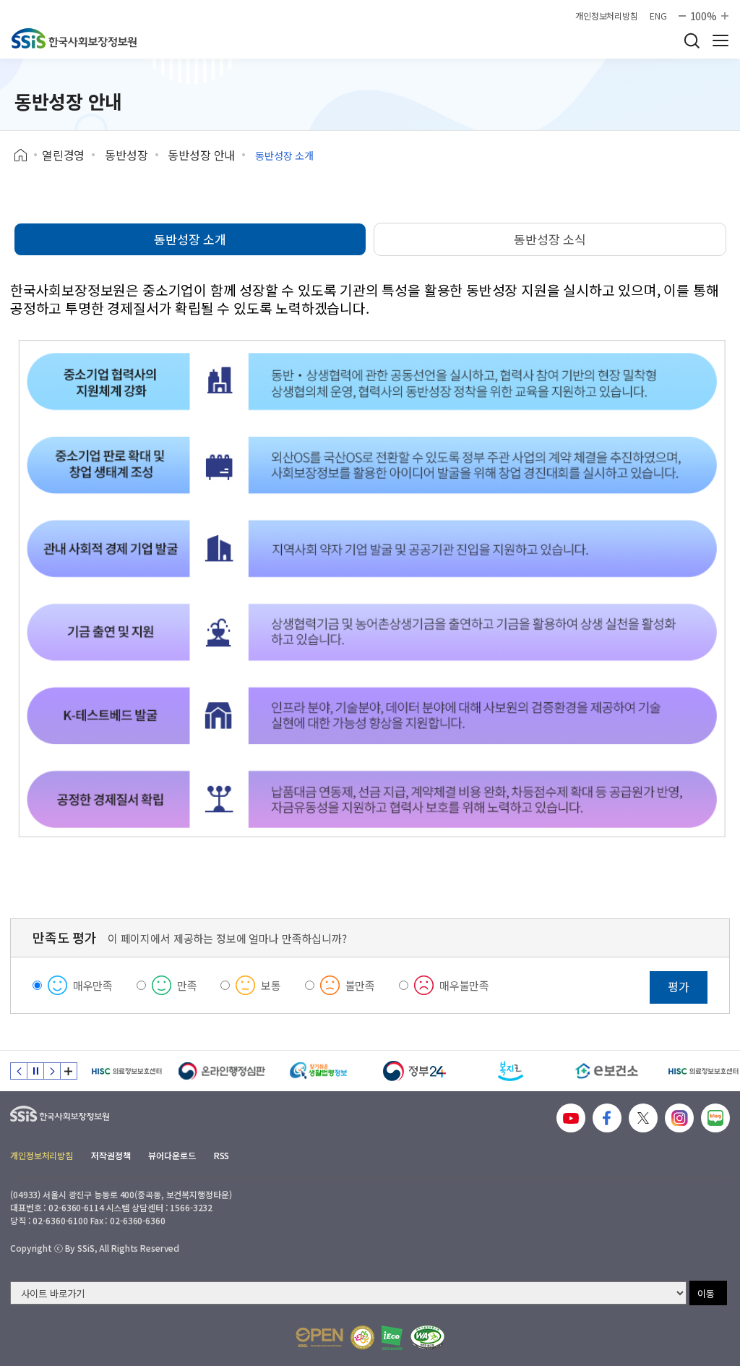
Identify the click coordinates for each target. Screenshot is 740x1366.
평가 (678, 986)
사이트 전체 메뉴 (720, 40)
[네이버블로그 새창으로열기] (715, 1118)
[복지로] (510, 1071)
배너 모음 (68, 1071)
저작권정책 (110, 1155)
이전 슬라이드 (18, 1071)
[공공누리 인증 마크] (319, 1337)
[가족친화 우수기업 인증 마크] (362, 1337)
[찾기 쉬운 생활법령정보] (318, 1071)
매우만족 (93, 985)
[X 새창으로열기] (643, 1118)
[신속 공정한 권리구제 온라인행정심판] (222, 1071)
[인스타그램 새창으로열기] (679, 1118)
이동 (706, 1293)
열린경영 (63, 155)
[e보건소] (607, 1071)
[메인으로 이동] (74, 38)
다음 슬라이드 (52, 1071)
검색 (692, 40)
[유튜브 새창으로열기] (570, 1118)
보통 (271, 985)
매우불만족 (464, 985)
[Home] (25, 155)
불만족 (360, 985)
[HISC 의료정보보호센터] (126, 1071)
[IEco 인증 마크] (392, 1338)
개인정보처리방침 (606, 16)
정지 (35, 1071)
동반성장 (126, 155)
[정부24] (414, 1071)
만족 (187, 985)
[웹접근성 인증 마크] (427, 1337)
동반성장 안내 (201, 155)
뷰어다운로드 (171, 1155)
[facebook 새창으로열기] (607, 1118)
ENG (658, 16)
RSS (222, 1155)
